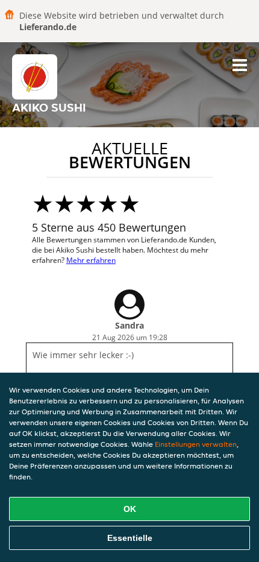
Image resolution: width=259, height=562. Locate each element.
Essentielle (129, 538)
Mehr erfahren (91, 260)
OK (129, 509)
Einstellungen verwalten (196, 444)
